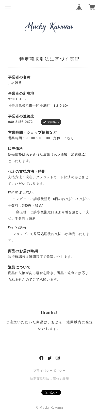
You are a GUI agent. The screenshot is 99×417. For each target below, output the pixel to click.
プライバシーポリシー (49, 370)
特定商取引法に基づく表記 (49, 378)
